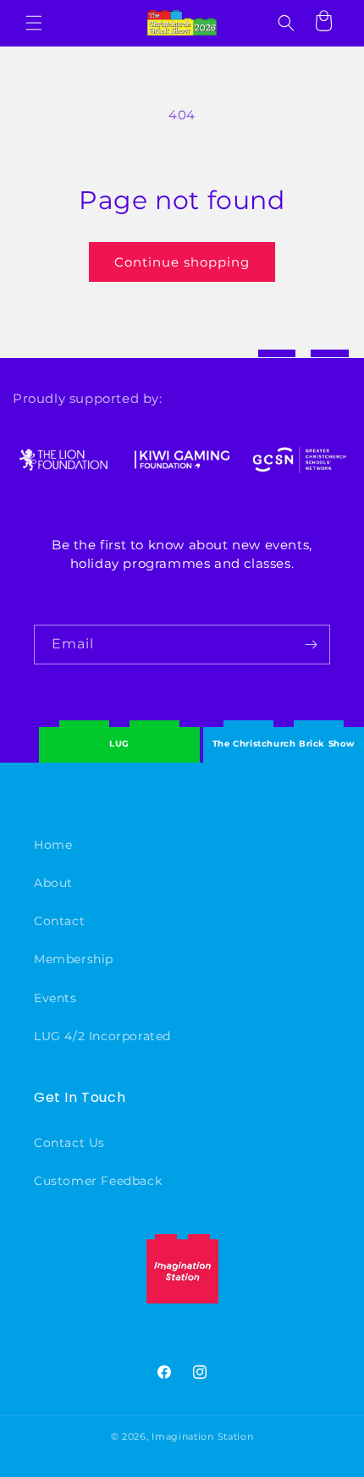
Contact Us (69, 1142)
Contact (59, 921)
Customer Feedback (98, 1180)
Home (53, 844)
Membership (73, 959)
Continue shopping (182, 262)
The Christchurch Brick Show (283, 731)
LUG (119, 743)
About (53, 882)
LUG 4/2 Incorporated (102, 1036)
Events (55, 998)
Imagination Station (202, 1436)
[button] (33, 22)
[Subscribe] (310, 644)
